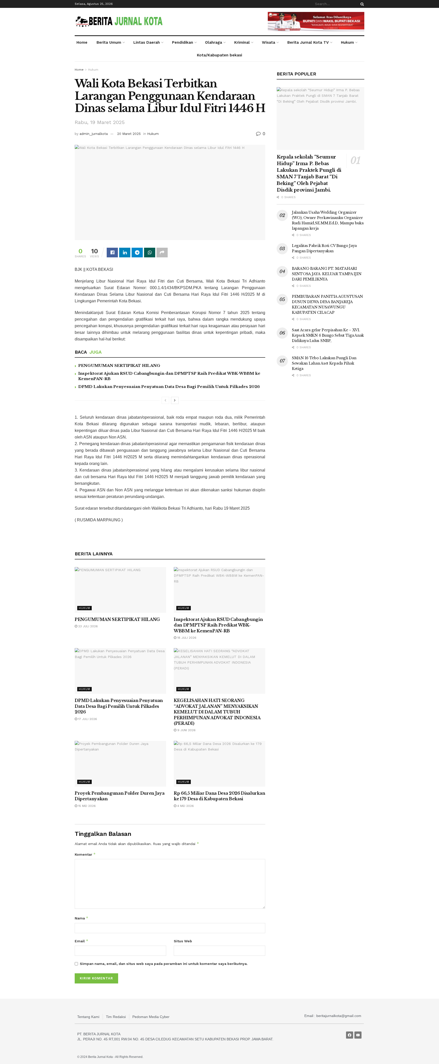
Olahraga (213, 42)
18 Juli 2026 (186, 637)
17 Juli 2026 (87, 719)
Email (81, 940)
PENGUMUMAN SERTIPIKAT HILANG (119, 365)
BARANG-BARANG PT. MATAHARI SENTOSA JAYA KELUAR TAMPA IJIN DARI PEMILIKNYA (326, 273)
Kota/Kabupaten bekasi (219, 55)
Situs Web (183, 941)
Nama (81, 918)
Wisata (268, 42)
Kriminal (242, 42)
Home (81, 42)
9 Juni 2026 (186, 730)
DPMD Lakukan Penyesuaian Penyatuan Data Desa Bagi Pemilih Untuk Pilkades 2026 (169, 386)
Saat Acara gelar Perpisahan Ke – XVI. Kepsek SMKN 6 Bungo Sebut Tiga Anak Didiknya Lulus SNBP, (328, 335)
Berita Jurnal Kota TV (308, 42)
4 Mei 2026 (185, 806)
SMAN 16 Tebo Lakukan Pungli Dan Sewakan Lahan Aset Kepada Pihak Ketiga (324, 363)
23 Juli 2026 (87, 626)
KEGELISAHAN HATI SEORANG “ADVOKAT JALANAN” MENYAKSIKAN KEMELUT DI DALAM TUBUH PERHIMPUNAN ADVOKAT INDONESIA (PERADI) (217, 712)
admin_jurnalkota (94, 134)
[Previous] (165, 400)
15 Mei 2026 (86, 806)
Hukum (347, 42)
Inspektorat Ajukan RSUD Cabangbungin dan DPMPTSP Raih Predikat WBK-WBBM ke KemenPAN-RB (218, 625)
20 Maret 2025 (129, 134)
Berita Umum (109, 42)
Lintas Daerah (146, 42)
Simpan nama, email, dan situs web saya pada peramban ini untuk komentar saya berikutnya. (164, 964)
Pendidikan (182, 42)
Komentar (85, 854)
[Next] (175, 400)
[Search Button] (361, 4)
